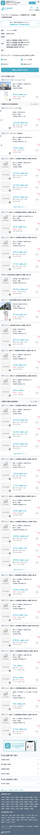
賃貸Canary (4, 790)
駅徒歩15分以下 (27, 64)
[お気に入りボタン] (37, 97)
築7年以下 (6, 64)
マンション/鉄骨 (27, 59)
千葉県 (10, 790)
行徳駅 (21, 790)
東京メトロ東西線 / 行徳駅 (14, 40)
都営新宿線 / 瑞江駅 (12, 47)
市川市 (5, 59)
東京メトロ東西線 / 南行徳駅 (15, 42)
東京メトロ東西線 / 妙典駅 (14, 45)
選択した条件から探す (20, 70)
